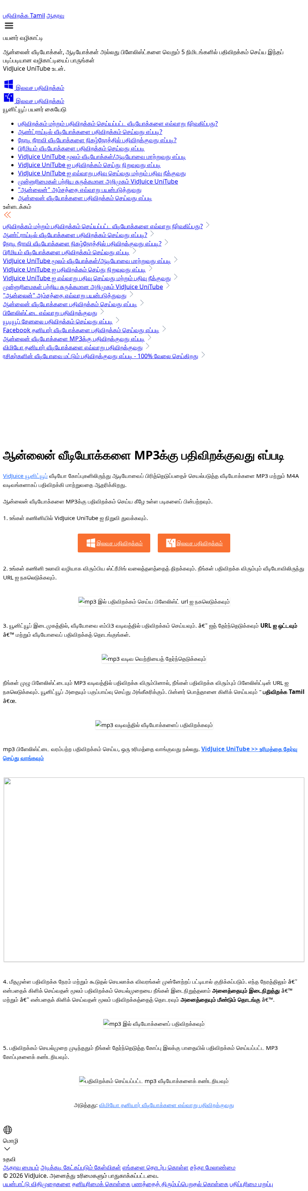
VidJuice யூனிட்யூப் (25, 475)
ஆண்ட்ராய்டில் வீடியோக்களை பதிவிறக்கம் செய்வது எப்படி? (90, 132)
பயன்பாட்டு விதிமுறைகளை (37, 1184)
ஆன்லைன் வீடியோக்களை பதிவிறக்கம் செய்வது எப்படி (85, 198)
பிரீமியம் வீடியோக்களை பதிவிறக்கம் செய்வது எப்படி (81, 148)
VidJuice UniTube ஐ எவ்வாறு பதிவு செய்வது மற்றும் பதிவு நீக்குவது (102, 173)
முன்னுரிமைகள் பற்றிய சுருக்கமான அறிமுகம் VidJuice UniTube (98, 181)
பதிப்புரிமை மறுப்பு (251, 1184)
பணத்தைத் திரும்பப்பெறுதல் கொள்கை (180, 1184)
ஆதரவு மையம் (21, 1167)
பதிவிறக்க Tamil (24, 15)
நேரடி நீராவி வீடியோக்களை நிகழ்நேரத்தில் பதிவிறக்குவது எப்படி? (97, 140)
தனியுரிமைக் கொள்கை (101, 1184)
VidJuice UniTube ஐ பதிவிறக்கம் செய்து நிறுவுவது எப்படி (89, 165)
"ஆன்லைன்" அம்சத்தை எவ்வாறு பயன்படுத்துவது (80, 190)
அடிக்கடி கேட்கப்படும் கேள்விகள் (81, 1167)
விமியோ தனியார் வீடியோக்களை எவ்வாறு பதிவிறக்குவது (73, 347)
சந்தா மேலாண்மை (213, 1167)
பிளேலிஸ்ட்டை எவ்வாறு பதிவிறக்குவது (50, 313)
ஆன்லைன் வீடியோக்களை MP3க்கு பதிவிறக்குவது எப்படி (74, 339)
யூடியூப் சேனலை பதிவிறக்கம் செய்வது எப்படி (58, 321)
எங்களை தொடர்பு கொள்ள (155, 1167)
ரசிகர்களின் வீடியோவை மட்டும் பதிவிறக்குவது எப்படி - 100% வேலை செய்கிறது (100, 356)
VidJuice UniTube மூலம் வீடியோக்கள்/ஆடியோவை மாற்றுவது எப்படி (102, 156)
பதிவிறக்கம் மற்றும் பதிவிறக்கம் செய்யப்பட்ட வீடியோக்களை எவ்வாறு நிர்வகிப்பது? (118, 123)
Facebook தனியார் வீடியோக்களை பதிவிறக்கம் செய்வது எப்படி (81, 330)
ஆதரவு (55, 15)
